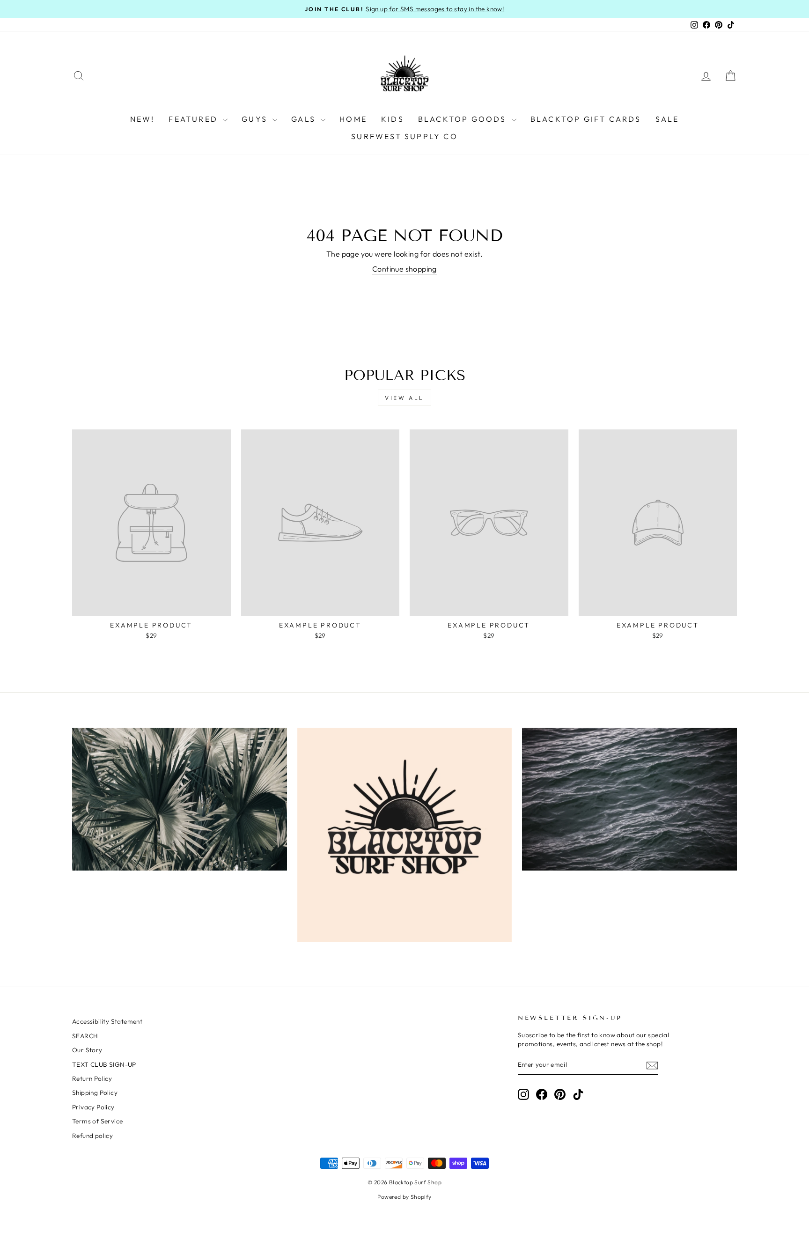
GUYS (256, 119)
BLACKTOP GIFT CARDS (585, 119)
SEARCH (85, 1036)
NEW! (142, 119)
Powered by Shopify (404, 1196)
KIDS (392, 119)
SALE (667, 119)
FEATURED (195, 119)
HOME (353, 119)
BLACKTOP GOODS (463, 119)
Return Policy (92, 1078)
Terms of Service (97, 1121)
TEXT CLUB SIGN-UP (104, 1064)
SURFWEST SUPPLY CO (404, 136)
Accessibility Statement (107, 1021)
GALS (304, 119)
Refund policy (92, 1135)
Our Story (87, 1050)
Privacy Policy (93, 1107)
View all (404, 397)
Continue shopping (404, 268)
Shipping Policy (95, 1092)
